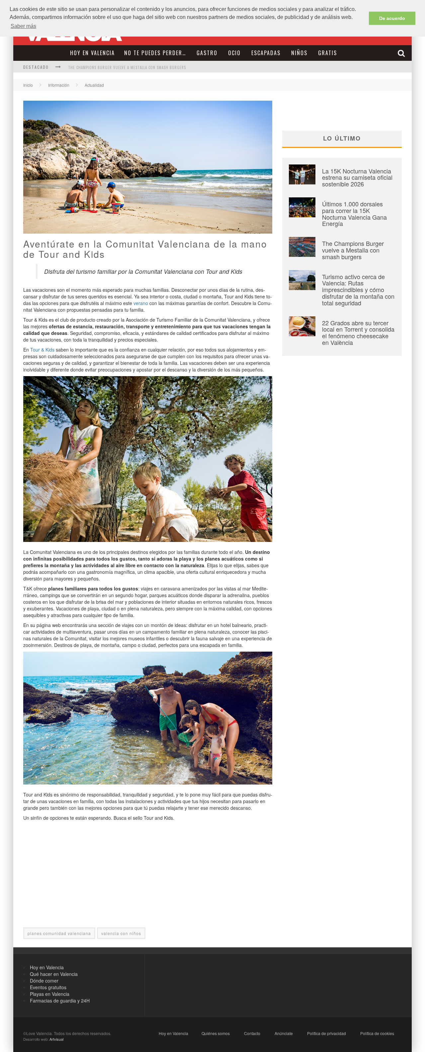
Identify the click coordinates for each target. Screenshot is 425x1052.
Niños (299, 53)
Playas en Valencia (49, 994)
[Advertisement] (147, 880)
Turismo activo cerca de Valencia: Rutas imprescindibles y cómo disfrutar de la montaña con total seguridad (358, 289)
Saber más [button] (23, 26)
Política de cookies (377, 1033)
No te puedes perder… (155, 53)
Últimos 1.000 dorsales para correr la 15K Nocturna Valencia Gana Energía (354, 213)
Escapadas (266, 53)
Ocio (234, 53)
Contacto (252, 1033)
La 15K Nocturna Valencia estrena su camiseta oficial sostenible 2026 (357, 177)
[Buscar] (402, 53)
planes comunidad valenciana (59, 933)
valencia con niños (121, 933)
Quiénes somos (216, 1033)
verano (140, 303)
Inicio (28, 85)
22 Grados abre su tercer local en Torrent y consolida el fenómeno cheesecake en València (358, 332)
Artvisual (56, 1039)
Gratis (327, 53)
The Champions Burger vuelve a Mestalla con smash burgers (127, 67)
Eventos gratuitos (48, 987)
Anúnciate (284, 1033)
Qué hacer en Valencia (54, 974)
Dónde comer (44, 980)
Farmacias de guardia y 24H (60, 1000)
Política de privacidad (326, 1033)
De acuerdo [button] (392, 18)
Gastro (207, 53)
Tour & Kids (42, 349)
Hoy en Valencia (92, 53)
